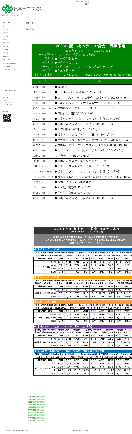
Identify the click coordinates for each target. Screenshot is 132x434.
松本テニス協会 (10, 430)
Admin (87, 430)
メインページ (6, 29)
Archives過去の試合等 (9, 63)
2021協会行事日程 (36, 410)
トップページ (6, 22)
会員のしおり (6, 59)
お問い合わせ (6, 66)
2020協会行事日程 (36, 412)
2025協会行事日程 (36, 399)
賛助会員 (5, 53)
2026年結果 (6, 49)
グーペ (82, 430)
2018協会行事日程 (36, 418)
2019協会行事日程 (36, 415)
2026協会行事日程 (36, 397)
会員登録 (5, 46)
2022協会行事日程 (36, 407)
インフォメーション (8, 26)
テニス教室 (6, 43)
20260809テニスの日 (9, 70)
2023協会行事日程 (36, 404)
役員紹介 (5, 56)
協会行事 (5, 32)
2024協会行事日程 (36, 402)
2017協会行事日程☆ (37, 420)
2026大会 (6, 36)
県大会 (5, 39)
